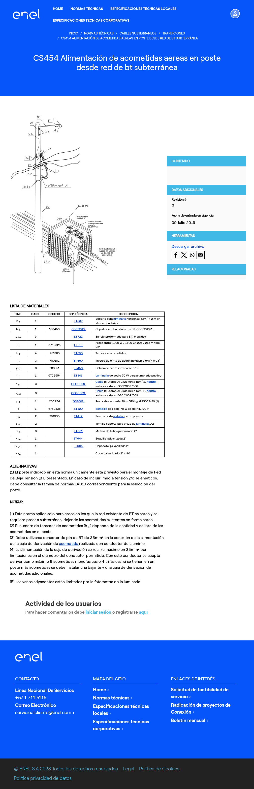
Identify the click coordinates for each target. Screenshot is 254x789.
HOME (58, 9)
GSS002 (78, 401)
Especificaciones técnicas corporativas (121, 725)
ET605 (78, 446)
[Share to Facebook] (176, 255)
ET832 (78, 321)
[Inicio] (27, 14)
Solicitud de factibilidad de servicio (199, 693)
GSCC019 (78, 329)
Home (99, 690)
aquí (143, 612)
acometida (69, 543)
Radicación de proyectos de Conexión (200, 708)
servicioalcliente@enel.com (43, 712)
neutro (151, 381)
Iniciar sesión (232, 14)
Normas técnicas (111, 698)
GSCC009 (78, 384)
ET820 (78, 408)
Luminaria (102, 375)
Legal (128, 769)
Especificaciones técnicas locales (121, 709)
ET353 (78, 353)
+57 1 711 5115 (30, 697)
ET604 (79, 438)
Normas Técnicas (99, 33)
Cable (99, 381)
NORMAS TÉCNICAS (86, 9)
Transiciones (173, 33)
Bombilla (101, 408)
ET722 (78, 336)
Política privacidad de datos (43, 778)
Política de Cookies (159, 769)
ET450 (78, 360)
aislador (119, 416)
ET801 (78, 375)
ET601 (78, 431)
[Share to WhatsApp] (192, 255)
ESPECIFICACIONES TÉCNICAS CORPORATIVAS (91, 20)
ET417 (78, 416)
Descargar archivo (188, 246)
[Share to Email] (200, 255)
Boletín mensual (188, 720)
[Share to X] (184, 255)
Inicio (73, 33)
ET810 (78, 345)
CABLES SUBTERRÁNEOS (138, 33)
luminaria (120, 318)
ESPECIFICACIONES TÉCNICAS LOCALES (143, 9)
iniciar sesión (98, 612)
